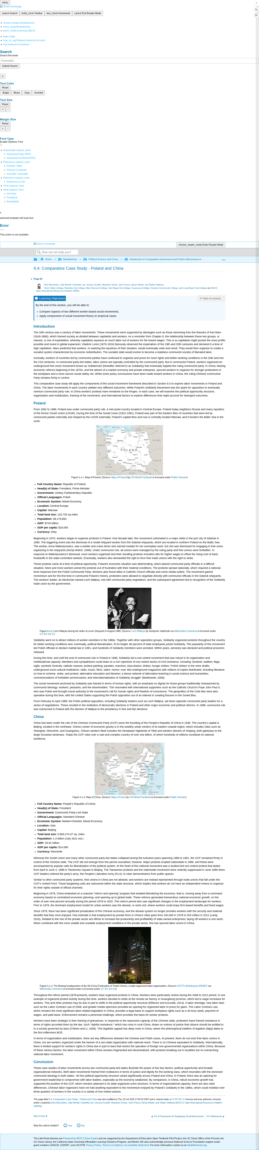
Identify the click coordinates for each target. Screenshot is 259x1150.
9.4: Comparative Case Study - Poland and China (73, 1099)
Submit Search (10, 66)
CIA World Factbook (141, 477)
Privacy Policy (93, 1145)
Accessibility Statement (136, 1145)
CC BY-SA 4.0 (108, 989)
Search (39, 252)
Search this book (9, 55)
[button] (12, 197)
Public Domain (179, 477)
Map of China (118, 797)
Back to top (39, 1116)
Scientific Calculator (17, 174)
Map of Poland (119, 477)
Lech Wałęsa (138, 631)
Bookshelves (70, 259)
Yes (70, 1125)
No (83, 1125)
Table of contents (212, 298)
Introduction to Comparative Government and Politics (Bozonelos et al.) (167, 259)
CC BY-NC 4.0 (178, 1099)
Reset (5, 87)
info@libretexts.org (196, 1145)
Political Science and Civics (103, 259)
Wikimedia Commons (185, 631)
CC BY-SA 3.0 (47, 634)
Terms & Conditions (112, 1145)
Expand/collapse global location (223, 258)
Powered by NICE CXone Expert (80, 1138)
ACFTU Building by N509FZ (192, 986)
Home (48, 259)
